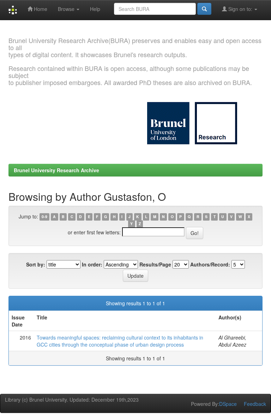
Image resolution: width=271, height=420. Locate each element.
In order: (92, 264)
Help (95, 8)
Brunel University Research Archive (56, 170)
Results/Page (155, 264)
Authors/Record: (210, 264)
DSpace (228, 403)
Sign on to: (240, 8)
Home (39, 8)
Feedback (255, 403)
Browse (67, 8)
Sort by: (35, 264)
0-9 (44, 217)
